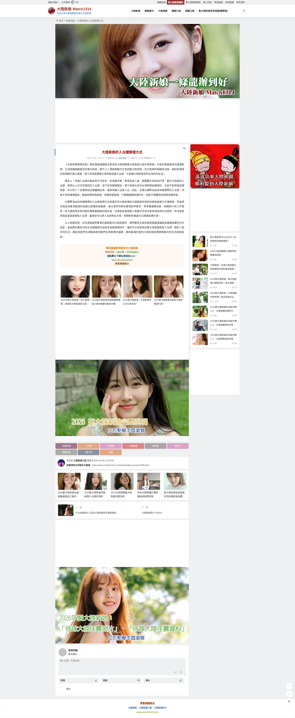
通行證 (88, 452)
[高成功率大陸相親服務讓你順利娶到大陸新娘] (215, 166)
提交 (68, 689)
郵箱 (105, 680)
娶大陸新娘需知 (175, 2)
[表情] (180, 672)
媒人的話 (207, 2)
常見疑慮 (218, 2)
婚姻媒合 (149, 11)
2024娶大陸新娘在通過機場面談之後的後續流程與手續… (68, 496)
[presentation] (168, 477)
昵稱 (63, 680)
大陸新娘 (135, 11)
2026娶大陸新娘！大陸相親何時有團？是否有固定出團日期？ (223, 297)
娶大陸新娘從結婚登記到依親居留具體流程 (174, 496)
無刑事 (155, 446)
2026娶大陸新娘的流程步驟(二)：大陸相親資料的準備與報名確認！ (223, 325)
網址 (148, 680)
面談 (111, 452)
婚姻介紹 (176, 11)
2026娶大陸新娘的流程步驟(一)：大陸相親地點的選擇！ (223, 339)
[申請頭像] (182, 651)
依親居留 (66, 446)
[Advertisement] (147, 121)
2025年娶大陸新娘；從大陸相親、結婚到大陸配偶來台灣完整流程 (75, 304)
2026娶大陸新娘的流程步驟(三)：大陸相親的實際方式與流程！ (223, 311)
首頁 (61, 21)
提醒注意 (189, 11)
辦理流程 (70, 21)
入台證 (88, 446)
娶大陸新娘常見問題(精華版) (213, 11)
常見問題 (229, 2)
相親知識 (161, 2)
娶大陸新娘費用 (193, 2)
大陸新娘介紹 (80, 460)
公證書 (111, 446)
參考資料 (240, 2)
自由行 (178, 446)
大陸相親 (162, 11)
